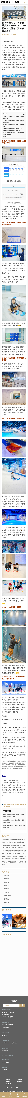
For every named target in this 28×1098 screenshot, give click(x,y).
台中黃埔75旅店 (13, 1043)
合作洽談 (20, 1079)
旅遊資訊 (5, 879)
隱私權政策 (8, 1084)
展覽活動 (5, 875)
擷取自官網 (17, 181)
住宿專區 (5, 892)
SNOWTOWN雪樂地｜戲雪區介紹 (13, 128)
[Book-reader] (10, 1094)
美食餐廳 (5, 902)
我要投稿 (8, 1079)
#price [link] (23, 737)
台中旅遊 (16, 804)
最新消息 (6, 804)
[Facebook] (17, 1087)
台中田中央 (4, 1035)
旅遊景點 (8, 806)
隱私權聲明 (19, 1081)
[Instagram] (12, 1087)
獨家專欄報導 (6, 895)
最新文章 (11, 804)
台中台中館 (4, 1012)
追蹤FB (17, 1096)
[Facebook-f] (17, 1094)
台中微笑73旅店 (5, 1043)
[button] (24, 2)
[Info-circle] (24, 1094)
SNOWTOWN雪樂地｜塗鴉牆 (12, 130)
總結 (5, 136)
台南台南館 (4, 1017)
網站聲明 (8, 1081)
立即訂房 (10, 1096)
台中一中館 (4, 1024)
